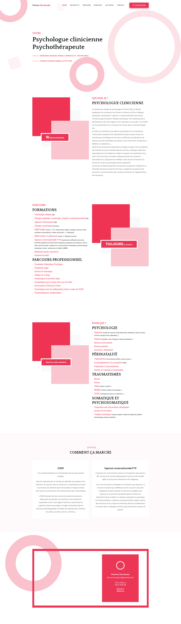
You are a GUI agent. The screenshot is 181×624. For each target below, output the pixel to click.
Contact (120, 5)
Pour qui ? (98, 5)
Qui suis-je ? (75, 5)
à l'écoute (119, 244)
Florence (41, 5)
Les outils (109, 5)
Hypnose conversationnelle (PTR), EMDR (56, 61)
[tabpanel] (120, 576)
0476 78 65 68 (140, 5)
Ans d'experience (55, 137)
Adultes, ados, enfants (56, 362)
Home (64, 5)
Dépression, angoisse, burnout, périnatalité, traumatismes (64, 56)
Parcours (87, 5)
